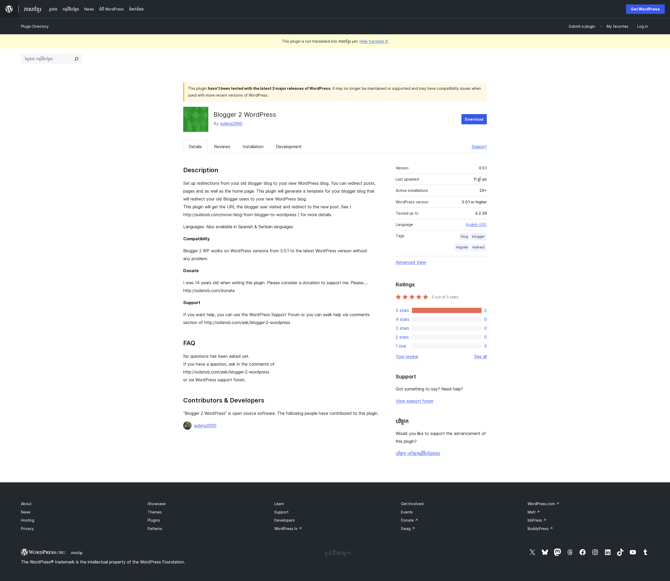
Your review (407, 356)
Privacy (27, 528)
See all (480, 356)
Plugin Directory (35, 26)
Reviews (222, 146)
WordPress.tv (288, 528)
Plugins (154, 520)
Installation (253, 146)
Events (407, 512)
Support (479, 146)
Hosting (27, 520)
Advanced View (411, 262)
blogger (478, 236)
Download (474, 119)
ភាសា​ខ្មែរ (76, 553)
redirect (478, 247)
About (26, 503)
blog (464, 236)
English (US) (476, 224)
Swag (408, 528)
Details (195, 146)
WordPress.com (543, 503)
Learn (279, 503)
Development (289, 146)
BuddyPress (540, 528)
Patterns (155, 528)
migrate (462, 247)
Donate (409, 520)
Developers (284, 520)
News (26, 512)
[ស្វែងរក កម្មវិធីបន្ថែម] (76, 59)
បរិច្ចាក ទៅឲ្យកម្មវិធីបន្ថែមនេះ (418, 453)
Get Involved (412, 503)
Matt (534, 512)
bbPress (537, 520)
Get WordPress (645, 9)
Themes (155, 512)
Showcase (157, 503)
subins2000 (231, 123)
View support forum (414, 401)
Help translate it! (374, 41)
